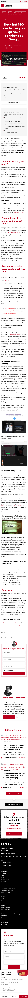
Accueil (4, 11)
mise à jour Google (19, 212)
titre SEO (3, 505)
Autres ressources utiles (11, 132)
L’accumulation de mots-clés (12, 121)
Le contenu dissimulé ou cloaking (13, 123)
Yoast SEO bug (16, 625)
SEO (2, 875)
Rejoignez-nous (5, 909)
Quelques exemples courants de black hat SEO (14, 94)
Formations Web (5, 892)
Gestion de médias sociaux (8, 888)
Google (7, 280)
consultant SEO (9, 154)
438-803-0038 (23, 1)
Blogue (10, 11)
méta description (17, 505)
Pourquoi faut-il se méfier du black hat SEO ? (14, 90)
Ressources (4, 901)
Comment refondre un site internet (12, 623)
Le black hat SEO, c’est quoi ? (10, 87)
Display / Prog (5, 879)
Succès (3, 905)
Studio (3, 884)
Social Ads (4, 881)
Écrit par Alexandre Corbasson (15, 45)
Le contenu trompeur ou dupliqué (13, 124)
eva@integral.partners (9, 853)
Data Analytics (5, 886)
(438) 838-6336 (7, 850)
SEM (2, 877)
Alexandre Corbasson (14, 697)
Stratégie (3, 873)
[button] (20, 77)
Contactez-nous (5, 907)
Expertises (4, 871)
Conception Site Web (7, 890)
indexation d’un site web (14, 232)
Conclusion (6, 98)
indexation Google (15, 334)
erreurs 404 (14, 627)
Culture (3, 899)
